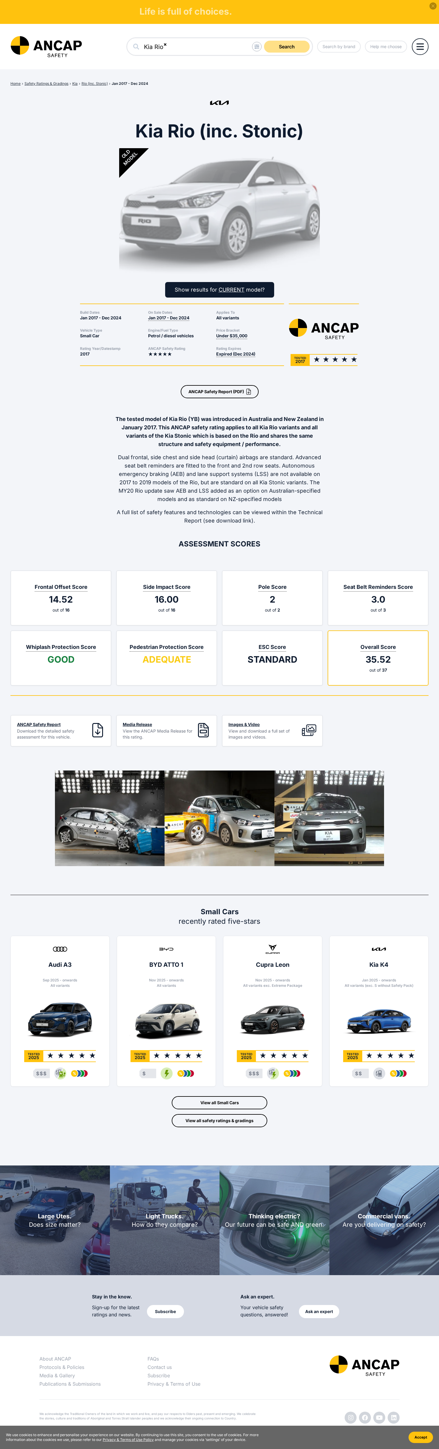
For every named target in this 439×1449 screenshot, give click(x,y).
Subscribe (159, 1375)
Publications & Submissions (70, 1384)
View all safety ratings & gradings (219, 1120)
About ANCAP (55, 1359)
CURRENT (232, 290)
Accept (421, 1437)
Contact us (160, 1367)
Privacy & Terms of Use (174, 1384)
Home (15, 83)
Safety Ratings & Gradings (46, 83)
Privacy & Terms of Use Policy (128, 1439)
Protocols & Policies (61, 1367)
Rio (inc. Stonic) (95, 83)
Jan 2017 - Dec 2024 (130, 83)
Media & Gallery (57, 1375)
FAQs (153, 1359)
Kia (75, 83)
